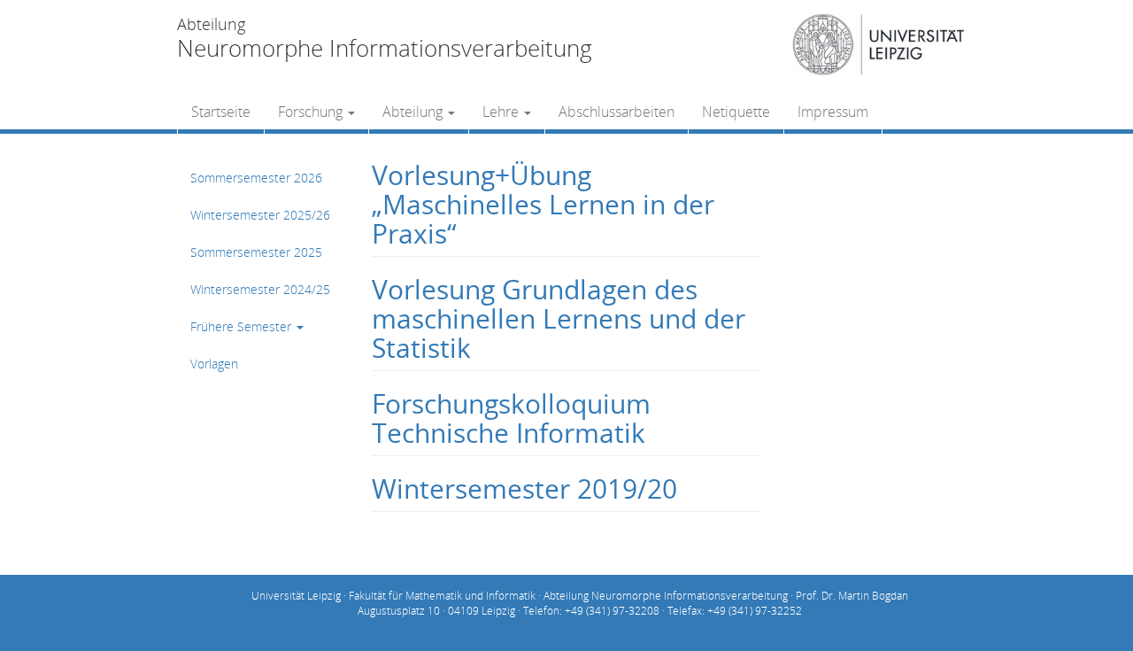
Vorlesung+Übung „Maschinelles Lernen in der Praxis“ (543, 204)
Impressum (833, 111)
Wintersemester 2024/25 (260, 289)
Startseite (220, 111)
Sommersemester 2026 (256, 177)
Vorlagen (214, 363)
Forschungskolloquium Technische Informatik (511, 418)
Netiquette (736, 111)
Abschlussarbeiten (616, 111)
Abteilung (414, 111)
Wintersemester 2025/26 (260, 214)
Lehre (502, 111)
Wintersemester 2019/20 (524, 488)
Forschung (312, 111)
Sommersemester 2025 (256, 252)
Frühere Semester (242, 326)
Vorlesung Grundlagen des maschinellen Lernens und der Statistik (558, 318)
